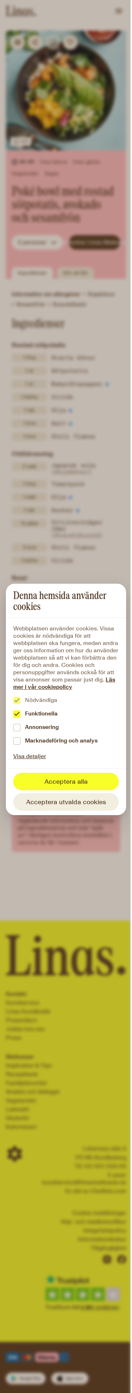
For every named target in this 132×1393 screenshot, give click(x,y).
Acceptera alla (66, 782)
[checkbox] (17, 700)
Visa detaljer (29, 756)
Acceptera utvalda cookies (66, 802)
